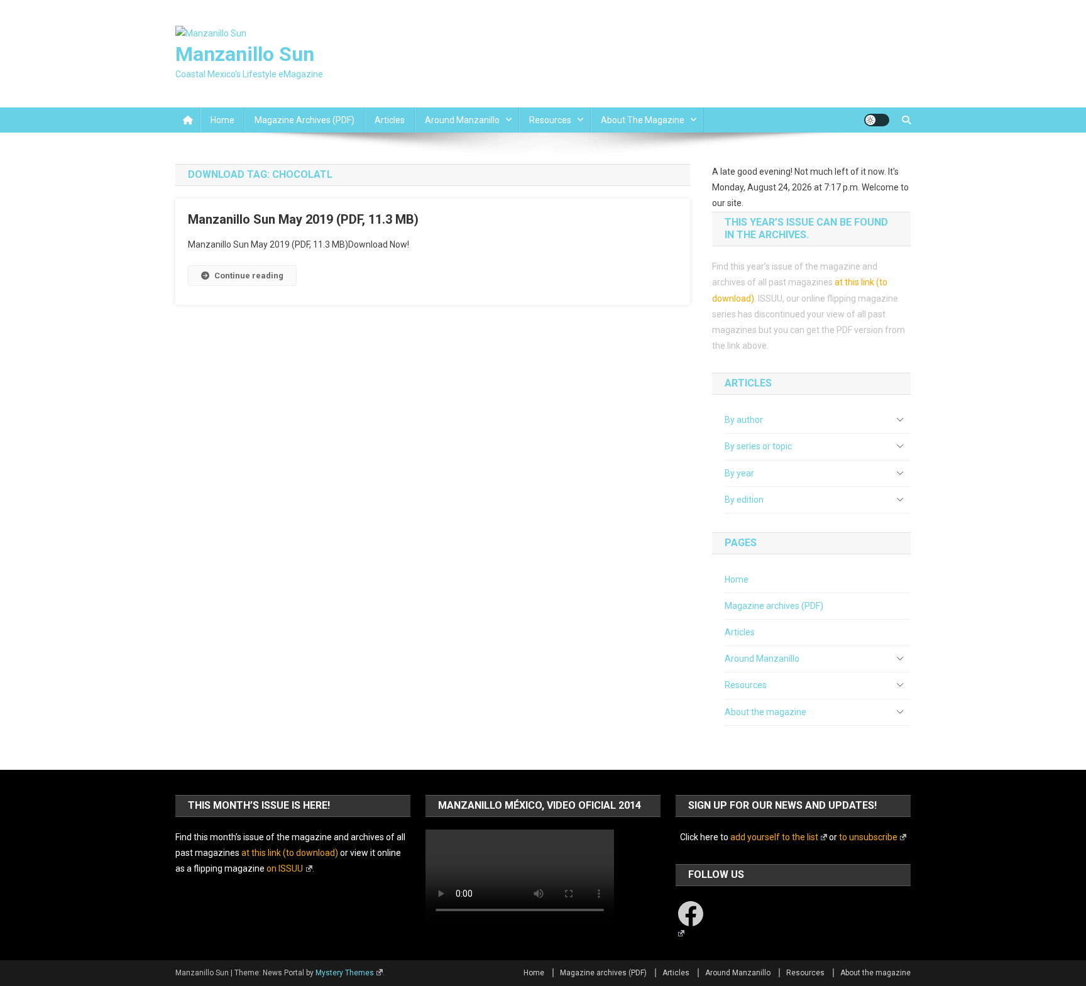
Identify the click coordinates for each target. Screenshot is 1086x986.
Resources (550, 120)
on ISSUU (284, 868)
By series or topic (758, 446)
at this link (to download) (289, 853)
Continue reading (248, 275)
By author (744, 420)
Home (222, 120)
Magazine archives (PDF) (304, 120)
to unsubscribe (868, 837)
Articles (390, 120)
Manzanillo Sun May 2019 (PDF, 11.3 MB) (303, 219)
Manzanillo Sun (244, 54)
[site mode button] (876, 120)
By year (739, 473)
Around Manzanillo (462, 120)
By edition (744, 500)
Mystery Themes (344, 972)
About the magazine (642, 120)
